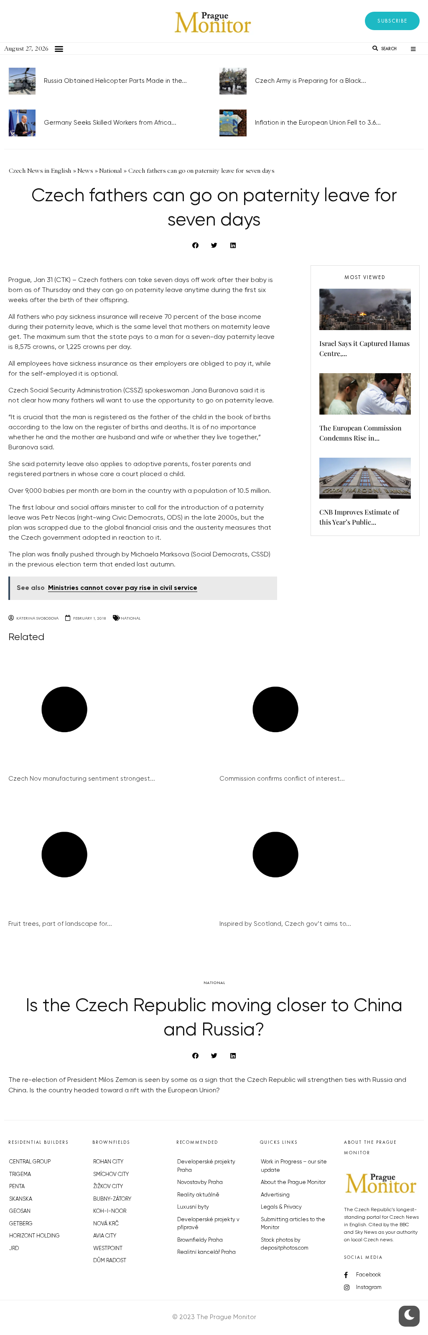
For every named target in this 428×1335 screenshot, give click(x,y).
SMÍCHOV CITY (111, 1174)
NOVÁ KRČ (106, 1224)
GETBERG (21, 1224)
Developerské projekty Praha (206, 1166)
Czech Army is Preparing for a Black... (310, 81)
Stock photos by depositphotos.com (284, 1244)
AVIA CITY (104, 1236)
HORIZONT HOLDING (34, 1236)
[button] (392, 21)
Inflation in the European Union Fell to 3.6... (318, 123)
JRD (14, 1248)
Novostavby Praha (200, 1182)
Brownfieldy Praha (200, 1240)
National (130, 618)
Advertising (275, 1195)
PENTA (17, 1186)
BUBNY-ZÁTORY (112, 1199)
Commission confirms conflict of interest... (282, 779)
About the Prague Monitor (293, 1182)
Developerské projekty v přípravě (208, 1224)
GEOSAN (20, 1211)
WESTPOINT (107, 1248)
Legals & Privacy (281, 1207)
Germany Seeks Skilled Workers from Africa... (110, 123)
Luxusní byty (193, 1207)
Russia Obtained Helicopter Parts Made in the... (115, 81)
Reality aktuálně (198, 1195)
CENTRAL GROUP (30, 1162)
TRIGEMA (20, 1174)
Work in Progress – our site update (294, 1166)
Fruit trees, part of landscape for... (60, 924)
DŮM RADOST (109, 1260)
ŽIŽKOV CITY (108, 1186)
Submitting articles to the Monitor (293, 1224)
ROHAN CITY (108, 1162)
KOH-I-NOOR (109, 1211)
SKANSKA (20, 1199)
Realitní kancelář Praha (206, 1252)
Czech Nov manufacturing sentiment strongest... (81, 779)
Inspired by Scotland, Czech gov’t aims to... (285, 924)
